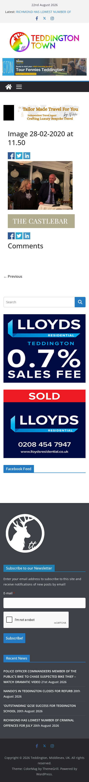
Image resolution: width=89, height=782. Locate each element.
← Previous (12, 276)
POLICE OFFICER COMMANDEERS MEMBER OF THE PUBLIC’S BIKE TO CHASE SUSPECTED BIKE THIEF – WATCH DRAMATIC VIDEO (39, 676)
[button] (44, 66)
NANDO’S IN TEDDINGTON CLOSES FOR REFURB (38, 691)
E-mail (9, 593)
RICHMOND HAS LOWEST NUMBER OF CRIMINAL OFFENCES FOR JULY (43, 14)
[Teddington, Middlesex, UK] (8, 87)
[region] (44, 66)
